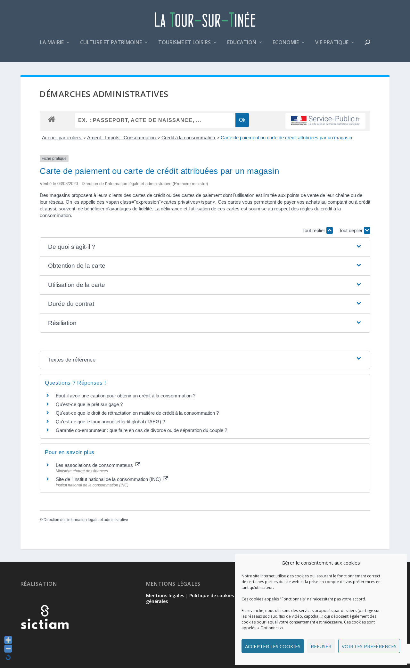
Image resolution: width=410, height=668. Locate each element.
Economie (286, 43)
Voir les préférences (369, 646)
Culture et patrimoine (111, 43)
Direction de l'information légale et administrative (86, 519)
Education (241, 43)
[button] (204, 247)
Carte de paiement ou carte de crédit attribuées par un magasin (286, 137)
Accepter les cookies (272, 646)
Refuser (321, 646)
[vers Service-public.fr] (325, 121)
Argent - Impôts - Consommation (122, 137)
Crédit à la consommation (188, 137)
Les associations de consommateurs (95, 465)
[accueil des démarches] (52, 119)
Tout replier (314, 230)
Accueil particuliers (62, 137)
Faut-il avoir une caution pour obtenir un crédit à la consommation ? (125, 395)
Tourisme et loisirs (184, 43)
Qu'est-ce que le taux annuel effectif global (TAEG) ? (110, 421)
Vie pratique (331, 43)
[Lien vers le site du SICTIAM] (44, 639)
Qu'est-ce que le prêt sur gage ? (89, 404)
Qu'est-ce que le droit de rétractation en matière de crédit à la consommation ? (137, 413)
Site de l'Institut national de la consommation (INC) (109, 479)
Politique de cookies (211, 595)
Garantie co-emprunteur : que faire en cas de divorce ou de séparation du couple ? (141, 430)
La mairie (52, 43)
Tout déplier (351, 230)
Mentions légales (165, 595)
